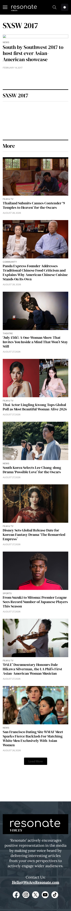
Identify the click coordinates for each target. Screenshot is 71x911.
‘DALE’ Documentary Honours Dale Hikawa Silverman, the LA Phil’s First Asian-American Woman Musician (32, 669)
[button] (35, 761)
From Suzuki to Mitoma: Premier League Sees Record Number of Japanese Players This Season (35, 602)
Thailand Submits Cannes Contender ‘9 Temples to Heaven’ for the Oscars (34, 205)
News (6, 42)
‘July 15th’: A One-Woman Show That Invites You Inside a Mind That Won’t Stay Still (35, 342)
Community (10, 261)
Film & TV (8, 199)
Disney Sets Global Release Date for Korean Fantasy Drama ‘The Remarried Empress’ (34, 535)
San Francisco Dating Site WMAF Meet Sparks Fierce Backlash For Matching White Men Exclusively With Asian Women (33, 738)
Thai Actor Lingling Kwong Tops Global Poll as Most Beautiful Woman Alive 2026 (35, 407)
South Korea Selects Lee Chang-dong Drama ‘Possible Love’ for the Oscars (32, 469)
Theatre (8, 333)
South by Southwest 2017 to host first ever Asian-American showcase (33, 53)
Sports (7, 593)
